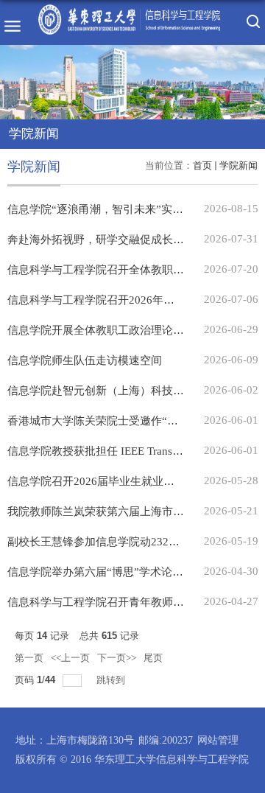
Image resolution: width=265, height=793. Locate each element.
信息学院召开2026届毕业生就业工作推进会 (113, 481)
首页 (202, 165)
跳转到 (111, 679)
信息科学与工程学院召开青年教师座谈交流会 (117, 602)
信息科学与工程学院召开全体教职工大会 (106, 270)
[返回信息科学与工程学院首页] (129, 7)
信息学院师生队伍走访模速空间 (84, 360)
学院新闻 (238, 165)
